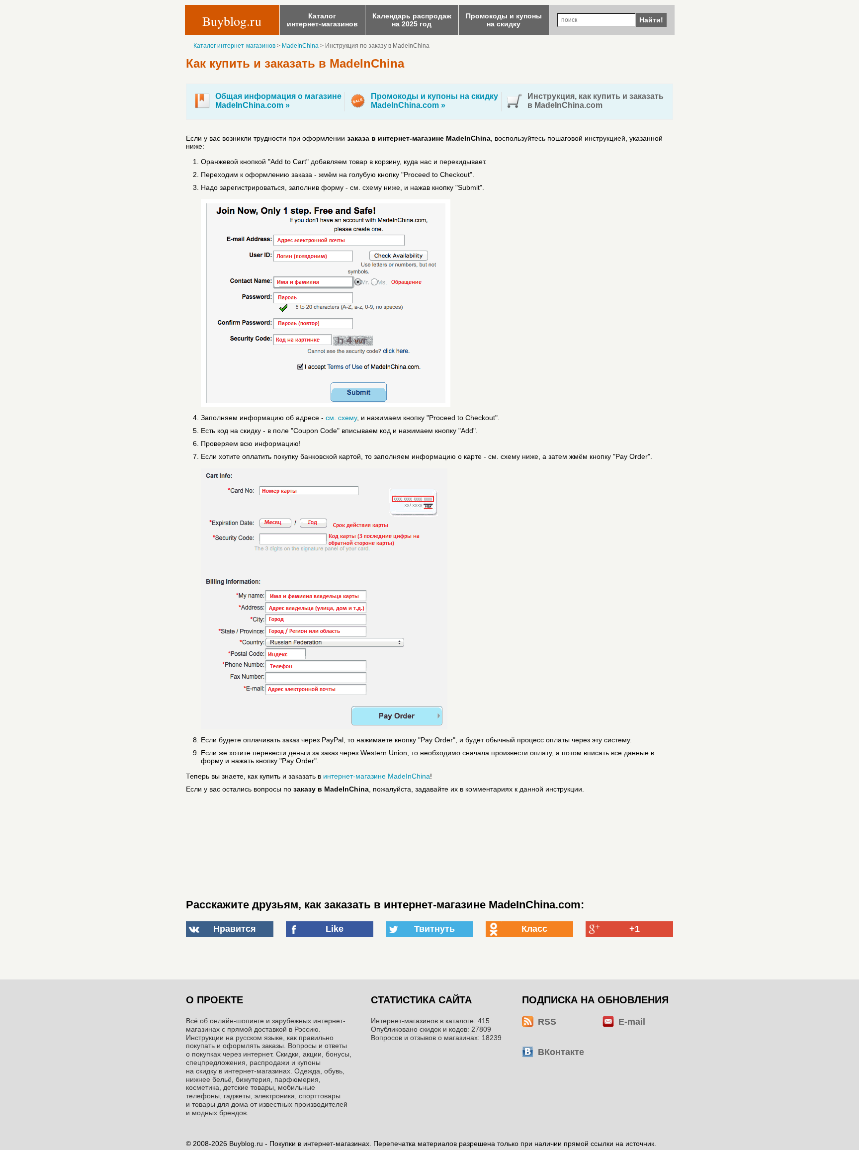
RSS (547, 1022)
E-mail (631, 1022)
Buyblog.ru (231, 20)
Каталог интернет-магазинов (234, 45)
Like (335, 929)
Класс (534, 929)
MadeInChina (300, 45)
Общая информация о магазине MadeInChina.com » (278, 100)
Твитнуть (434, 929)
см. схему (341, 418)
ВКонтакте (561, 1052)
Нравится (234, 929)
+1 (634, 929)
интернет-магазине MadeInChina (376, 776)
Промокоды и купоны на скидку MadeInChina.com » (434, 100)
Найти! (651, 20)
